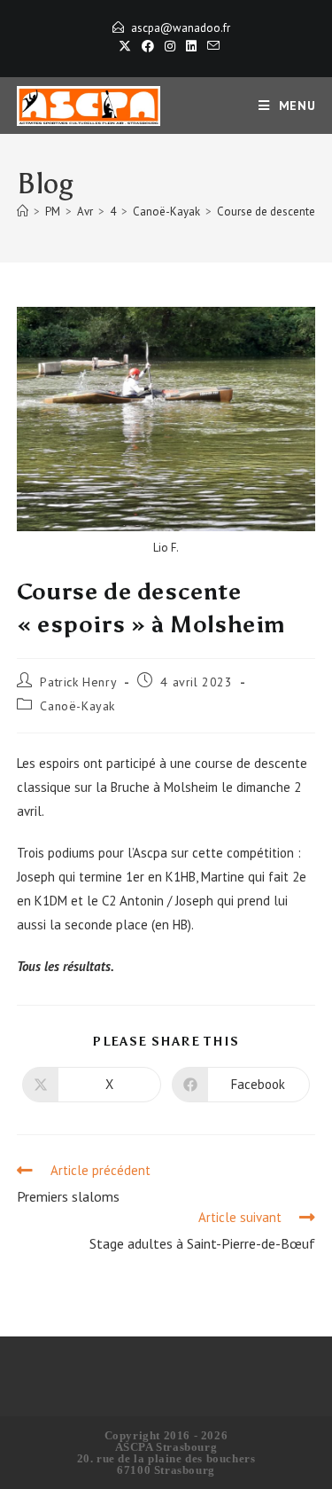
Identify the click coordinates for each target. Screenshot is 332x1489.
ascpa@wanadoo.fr (180, 27)
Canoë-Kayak (77, 706)
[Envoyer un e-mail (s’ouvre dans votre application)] (211, 46)
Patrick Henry (78, 682)
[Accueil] (22, 211)
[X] (124, 46)
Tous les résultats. (65, 966)
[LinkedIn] (191, 46)
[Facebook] (147, 46)
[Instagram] (170, 46)
